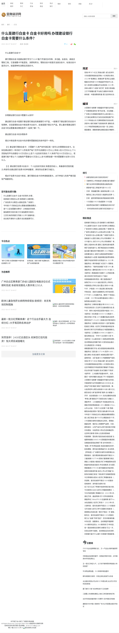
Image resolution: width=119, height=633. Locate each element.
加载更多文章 (38, 354)
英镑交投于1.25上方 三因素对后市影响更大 (100, 320)
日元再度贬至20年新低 (92, 345)
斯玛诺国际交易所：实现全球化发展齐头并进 (98, 576)
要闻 (21, 3)
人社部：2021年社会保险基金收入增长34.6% (100, 298)
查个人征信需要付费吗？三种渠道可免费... (19, 209)
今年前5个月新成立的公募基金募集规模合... (20, 205)
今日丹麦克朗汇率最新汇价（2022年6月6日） (101, 493)
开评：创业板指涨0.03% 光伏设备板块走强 (100, 396)
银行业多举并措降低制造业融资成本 (99, 184)
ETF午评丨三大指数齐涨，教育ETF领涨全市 (100, 295)
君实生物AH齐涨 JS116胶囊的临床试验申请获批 (101, 317)
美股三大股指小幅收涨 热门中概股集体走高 (100, 462)
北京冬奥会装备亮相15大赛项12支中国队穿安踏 (99, 599)
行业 (31, 3)
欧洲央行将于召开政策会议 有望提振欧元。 (100, 329)
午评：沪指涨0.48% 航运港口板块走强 (98, 289)
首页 (3, 4)
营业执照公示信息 (30, 628)
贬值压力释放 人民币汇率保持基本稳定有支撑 (100, 326)
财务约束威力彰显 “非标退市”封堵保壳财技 (99, 474)
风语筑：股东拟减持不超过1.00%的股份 (98, 480)
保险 (69, 4)
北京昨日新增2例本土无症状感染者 (97, 433)
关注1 (91, 4)
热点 (51, 3)
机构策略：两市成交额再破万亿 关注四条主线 (100, 449)
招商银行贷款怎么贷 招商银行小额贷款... (19, 199)
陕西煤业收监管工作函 (92, 301)
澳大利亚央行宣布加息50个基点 (95, 276)
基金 (41, 6)
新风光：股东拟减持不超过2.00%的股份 (99, 515)
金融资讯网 (39, 623)
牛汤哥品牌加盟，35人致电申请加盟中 (96, 571)
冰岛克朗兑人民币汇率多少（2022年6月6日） (101, 502)
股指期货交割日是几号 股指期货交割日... (19, 212)
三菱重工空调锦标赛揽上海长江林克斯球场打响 (98, 594)
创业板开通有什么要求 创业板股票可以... (19, 218)
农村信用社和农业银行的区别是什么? (100, 209)
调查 (79, 4)
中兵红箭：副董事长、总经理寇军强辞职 (99, 521)
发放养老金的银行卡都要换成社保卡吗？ (101, 205)
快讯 (41, 3)
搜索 (114, 16)
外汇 (21, 6)
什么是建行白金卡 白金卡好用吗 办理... (18, 196)
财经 (11, 3)
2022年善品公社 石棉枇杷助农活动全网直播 (100, 120)
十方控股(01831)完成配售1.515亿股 (99, 202)
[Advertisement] (101, 47)
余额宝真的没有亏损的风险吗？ (97, 177)
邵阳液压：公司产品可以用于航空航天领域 (99, 427)
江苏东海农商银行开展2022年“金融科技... (19, 215)
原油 (31, 6)
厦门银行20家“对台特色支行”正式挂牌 (95, 589)
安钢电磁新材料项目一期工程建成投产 (98, 279)
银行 (51, 6)
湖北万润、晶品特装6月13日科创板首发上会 (100, 496)
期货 (11, 6)
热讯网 (26, 44)
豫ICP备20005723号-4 (15, 628)
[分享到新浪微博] (71, 44)
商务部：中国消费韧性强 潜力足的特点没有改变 (101, 94)
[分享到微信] (75, 44)
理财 (59, 4)
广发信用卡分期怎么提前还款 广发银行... (19, 202)
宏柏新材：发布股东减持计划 (95, 484)
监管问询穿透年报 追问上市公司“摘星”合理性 (100, 471)
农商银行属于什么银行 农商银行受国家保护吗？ (101, 534)
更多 (115, 68)
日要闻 (88, 543)
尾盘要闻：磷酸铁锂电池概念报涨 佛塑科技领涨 (101, 130)
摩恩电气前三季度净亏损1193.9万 (98, 188)
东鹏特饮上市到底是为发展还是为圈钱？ (101, 181)
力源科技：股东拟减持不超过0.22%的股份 (99, 506)
